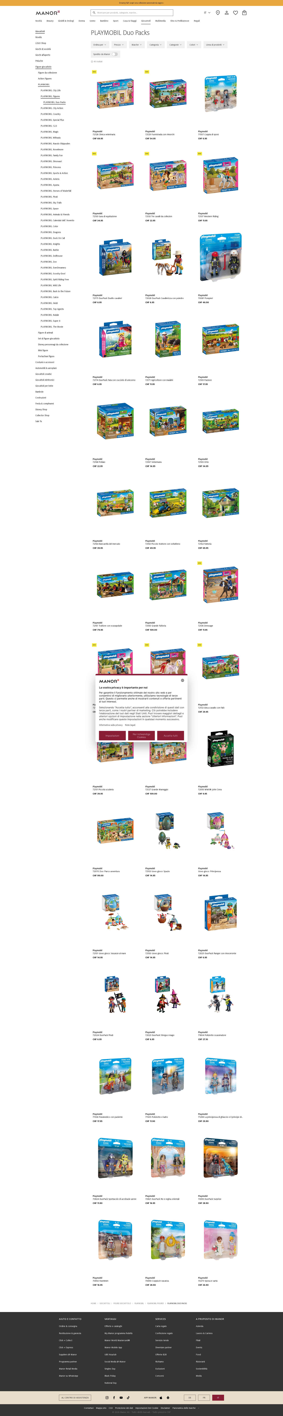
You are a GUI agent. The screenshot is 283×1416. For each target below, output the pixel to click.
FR (204, 1398)
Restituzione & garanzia (70, 1333)
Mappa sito (101, 1408)
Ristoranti (200, 1361)
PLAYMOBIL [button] (139, 1303)
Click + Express (66, 1347)
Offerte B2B (161, 1354)
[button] (39, 21)
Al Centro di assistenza (75, 1398)
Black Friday (110, 1376)
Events (199, 1347)
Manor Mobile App (113, 1347)
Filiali (198, 1340)
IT (205, 12)
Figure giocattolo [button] (122, 1303)
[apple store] (161, 1398)
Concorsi (159, 1376)
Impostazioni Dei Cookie (146, 1408)
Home (93, 1303)
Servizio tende (162, 1340)
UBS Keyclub (110, 1354)
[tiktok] (128, 1398)
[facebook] (114, 1398)
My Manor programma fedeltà (118, 1333)
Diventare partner (163, 1347)
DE (190, 1398)
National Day (110, 1383)
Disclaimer (165, 1408)
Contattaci (89, 1408)
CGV (111, 1408)
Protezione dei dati (124, 1408)
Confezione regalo (164, 1333)
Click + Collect (65, 1340)
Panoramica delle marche (184, 1408)
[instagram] (107, 1398)
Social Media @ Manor (115, 1361)
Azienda (199, 1326)
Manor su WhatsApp (68, 1376)
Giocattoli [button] (105, 1303)
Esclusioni (160, 1369)
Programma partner (68, 1361)
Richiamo (159, 1361)
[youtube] (121, 1398)
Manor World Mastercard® (117, 1340)
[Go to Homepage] (47, 12)
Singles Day (110, 1369)
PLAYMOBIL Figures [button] (155, 1303)
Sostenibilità (201, 1369)
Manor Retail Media (68, 1369)
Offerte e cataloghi (113, 1326)
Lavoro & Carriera (204, 1333)
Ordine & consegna (68, 1326)
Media (199, 1376)
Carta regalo (161, 1326)
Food (198, 1354)
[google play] (168, 1398)
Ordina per (98, 45)
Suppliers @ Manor (68, 1354)
